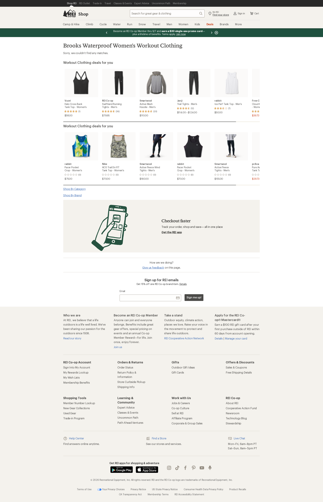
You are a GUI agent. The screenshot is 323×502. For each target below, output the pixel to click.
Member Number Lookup (79, 403)
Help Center (76, 438)
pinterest (193, 468)
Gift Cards (178, 372)
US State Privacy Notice (165, 489)
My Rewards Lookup (75, 372)
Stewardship (233, 423)
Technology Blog (236, 418)
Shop (83, 13)
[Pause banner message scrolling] (216, 33)
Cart (256, 13)
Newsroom (232, 413)
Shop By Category (74, 188)
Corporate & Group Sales (187, 423)
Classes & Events (127, 412)
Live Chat (239, 438)
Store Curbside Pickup (131, 381)
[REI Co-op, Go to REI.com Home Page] (69, 13)
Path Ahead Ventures (130, 422)
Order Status (125, 367)
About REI (232, 403)
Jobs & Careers (181, 403)
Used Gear (69, 413)
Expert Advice (126, 407)
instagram (169, 468)
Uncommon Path (127, 417)
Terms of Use (84, 489)
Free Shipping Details (239, 372)
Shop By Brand (72, 195)
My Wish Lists (71, 377)
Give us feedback (153, 267)
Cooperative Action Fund (241, 408)
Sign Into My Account (76, 367)
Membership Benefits (76, 382)
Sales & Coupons (236, 367)
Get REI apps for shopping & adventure (134, 463)
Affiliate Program (182, 418)
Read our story (72, 338)
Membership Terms (158, 494)
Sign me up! (194, 297)
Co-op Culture (180, 408)
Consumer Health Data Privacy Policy (203, 489)
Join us (118, 347)
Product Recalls (237, 489)
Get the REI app (172, 232)
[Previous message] (107, 33)
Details (183, 284)
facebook (185, 468)
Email (122, 291)
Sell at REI (178, 413)
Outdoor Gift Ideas (183, 367)
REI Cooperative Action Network (184, 338)
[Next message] (212, 33)
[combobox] (167, 13)
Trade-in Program (73, 418)
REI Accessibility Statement (189, 494)
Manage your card (236, 338)
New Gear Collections (76, 408)
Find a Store (159, 438)
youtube (202, 468)
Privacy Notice (138, 489)
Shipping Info (126, 386)
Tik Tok (177, 468)
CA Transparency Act (130, 494)
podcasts (210, 468)
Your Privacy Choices (113, 489)
